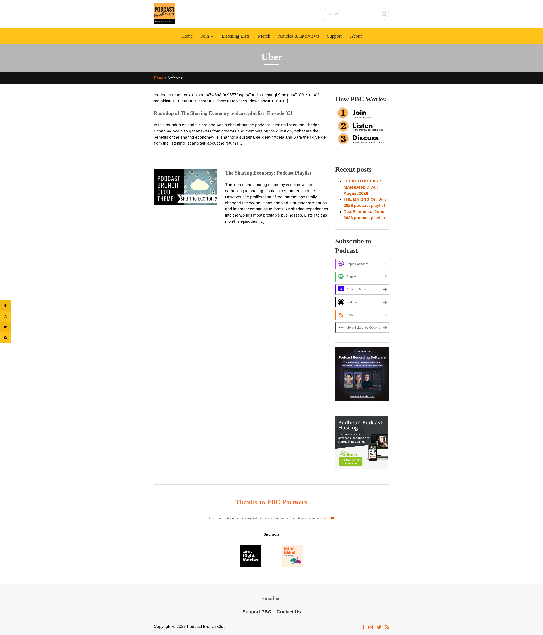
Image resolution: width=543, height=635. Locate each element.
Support (334, 36)
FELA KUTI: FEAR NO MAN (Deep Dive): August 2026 (365, 187)
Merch (264, 36)
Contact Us (289, 611)
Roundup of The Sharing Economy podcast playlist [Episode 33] (223, 113)
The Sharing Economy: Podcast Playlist (268, 173)
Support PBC (256, 611)
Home (187, 36)
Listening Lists (236, 36)
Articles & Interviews (298, 36)
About (356, 36)
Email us (270, 598)
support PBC (326, 518)
